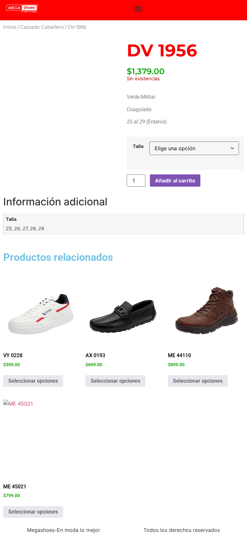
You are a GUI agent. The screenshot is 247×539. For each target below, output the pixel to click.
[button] (138, 8)
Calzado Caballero (42, 27)
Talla (138, 146)
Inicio (9, 27)
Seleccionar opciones (33, 381)
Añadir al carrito (175, 180)
